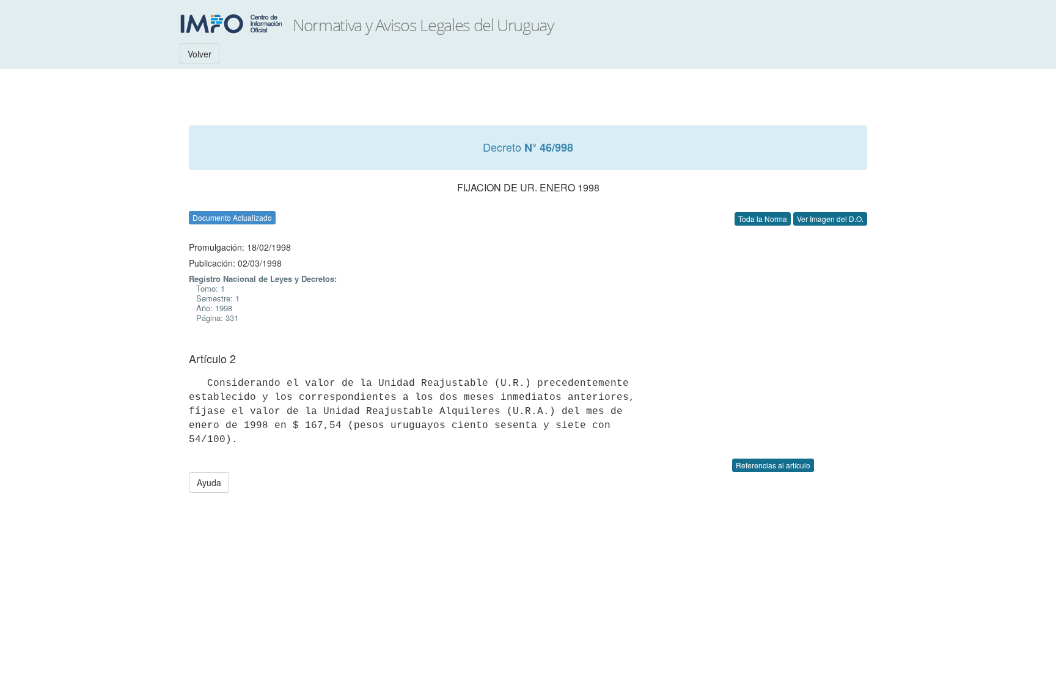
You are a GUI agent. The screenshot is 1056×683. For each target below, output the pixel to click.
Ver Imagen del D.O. (830, 218)
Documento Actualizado (232, 217)
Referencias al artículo (773, 465)
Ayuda (209, 482)
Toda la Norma (762, 218)
